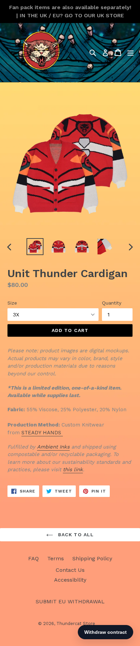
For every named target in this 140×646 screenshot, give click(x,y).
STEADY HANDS (42, 433)
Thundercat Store (75, 623)
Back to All (75, 534)
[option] (35, 246)
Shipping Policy (92, 558)
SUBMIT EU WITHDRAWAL (70, 601)
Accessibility (70, 580)
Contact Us (70, 570)
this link (73, 469)
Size (12, 303)
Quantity (111, 303)
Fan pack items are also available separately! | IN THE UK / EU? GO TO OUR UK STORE (70, 11)
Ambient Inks (53, 447)
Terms (55, 558)
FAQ (33, 558)
